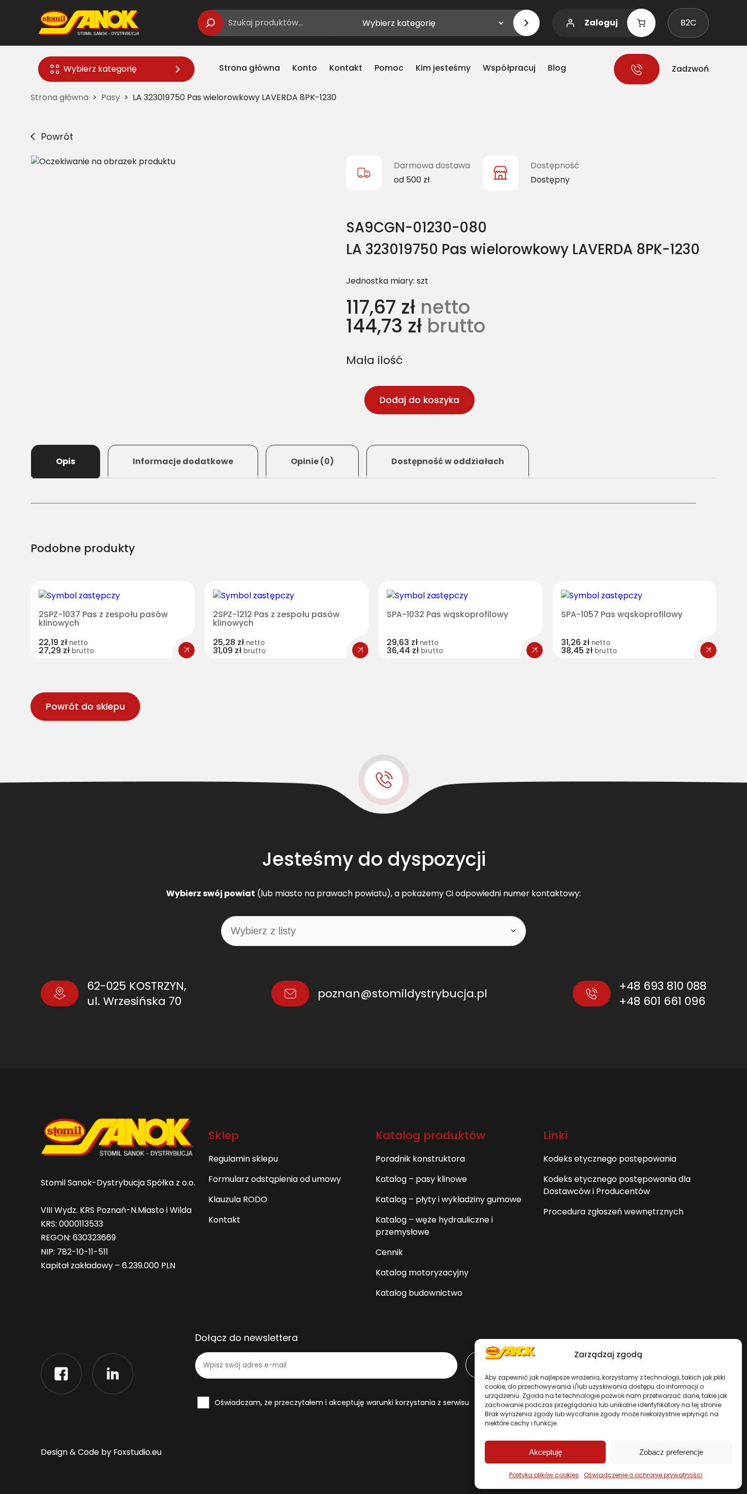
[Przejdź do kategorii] (526, 23)
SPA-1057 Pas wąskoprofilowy (621, 614)
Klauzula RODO (237, 1199)
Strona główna (59, 97)
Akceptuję (545, 1452)
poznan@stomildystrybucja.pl (402, 993)
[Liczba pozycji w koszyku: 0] (641, 23)
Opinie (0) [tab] (312, 461)
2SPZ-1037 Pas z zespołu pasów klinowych (103, 619)
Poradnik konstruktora (420, 1159)
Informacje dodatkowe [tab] (183, 461)
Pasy (110, 97)
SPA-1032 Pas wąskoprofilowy (447, 614)
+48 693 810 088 (662, 986)
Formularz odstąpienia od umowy (274, 1179)
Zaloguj (601, 22)
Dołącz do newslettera (246, 1338)
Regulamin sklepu (243, 1159)
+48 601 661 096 (662, 1001)
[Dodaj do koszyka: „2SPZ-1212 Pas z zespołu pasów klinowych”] (360, 650)
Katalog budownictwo (419, 1293)
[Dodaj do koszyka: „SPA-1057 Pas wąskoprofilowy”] (708, 650)
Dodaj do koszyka (419, 400)
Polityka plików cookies (544, 1475)
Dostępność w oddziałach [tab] (447, 461)
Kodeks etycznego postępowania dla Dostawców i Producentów (617, 1185)
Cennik (389, 1252)
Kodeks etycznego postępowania (609, 1159)
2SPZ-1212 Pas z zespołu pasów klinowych (276, 619)
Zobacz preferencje (671, 1452)
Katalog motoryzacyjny (422, 1272)
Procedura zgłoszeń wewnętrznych (613, 1211)
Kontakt (224, 1220)
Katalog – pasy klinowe (421, 1179)
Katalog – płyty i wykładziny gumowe (448, 1199)
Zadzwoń (690, 69)
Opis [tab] (65, 461)
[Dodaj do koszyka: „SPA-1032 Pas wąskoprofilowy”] (534, 650)
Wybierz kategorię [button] (100, 69)
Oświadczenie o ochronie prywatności (643, 1475)
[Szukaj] (210, 23)
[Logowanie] (570, 23)
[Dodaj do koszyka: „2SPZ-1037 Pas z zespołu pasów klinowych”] (186, 650)
